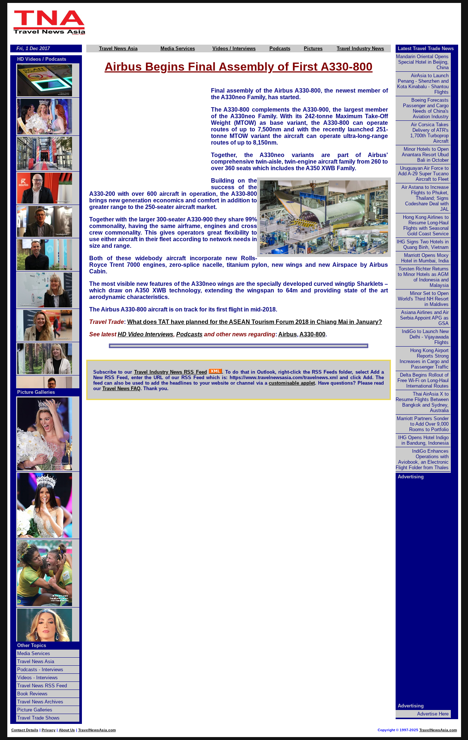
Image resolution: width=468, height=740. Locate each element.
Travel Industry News (360, 48)
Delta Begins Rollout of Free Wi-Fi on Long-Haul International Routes (423, 380)
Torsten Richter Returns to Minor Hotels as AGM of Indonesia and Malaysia (423, 277)
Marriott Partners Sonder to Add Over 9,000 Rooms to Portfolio (423, 424)
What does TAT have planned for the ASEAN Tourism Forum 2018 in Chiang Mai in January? (254, 322)
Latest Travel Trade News (426, 48)
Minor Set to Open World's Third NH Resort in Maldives (423, 299)
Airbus (287, 334)
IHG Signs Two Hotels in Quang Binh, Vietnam (423, 244)
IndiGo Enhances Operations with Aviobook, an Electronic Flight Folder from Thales (422, 459)
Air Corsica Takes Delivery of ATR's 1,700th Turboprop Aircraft (429, 133)
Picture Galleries (36, 392)
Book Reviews (32, 693)
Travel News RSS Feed (42, 685)
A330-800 (312, 334)
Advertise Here (433, 714)
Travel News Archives (40, 702)
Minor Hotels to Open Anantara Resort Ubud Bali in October (425, 154)
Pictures (313, 48)
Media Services (178, 48)
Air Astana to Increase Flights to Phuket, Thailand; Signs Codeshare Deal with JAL (425, 198)
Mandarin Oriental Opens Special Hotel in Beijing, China (422, 62)
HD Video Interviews (145, 334)
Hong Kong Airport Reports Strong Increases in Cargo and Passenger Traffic (424, 359)
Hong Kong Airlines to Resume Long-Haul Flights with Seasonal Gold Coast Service (426, 225)
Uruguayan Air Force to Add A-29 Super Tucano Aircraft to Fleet (423, 173)
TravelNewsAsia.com (97, 730)
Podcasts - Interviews (40, 669)
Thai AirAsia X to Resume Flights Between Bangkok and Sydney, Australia (422, 402)
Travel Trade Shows (38, 718)
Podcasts (279, 48)
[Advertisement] (275, 22)
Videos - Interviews (37, 677)
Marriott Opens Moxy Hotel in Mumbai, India (425, 258)
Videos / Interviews (234, 48)
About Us (67, 730)
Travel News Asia (118, 48)
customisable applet (292, 383)
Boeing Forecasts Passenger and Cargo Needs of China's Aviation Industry (426, 108)
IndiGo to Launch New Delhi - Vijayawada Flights (425, 337)
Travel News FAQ (121, 388)
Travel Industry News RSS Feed (170, 372)
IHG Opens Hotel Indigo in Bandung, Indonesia (423, 440)
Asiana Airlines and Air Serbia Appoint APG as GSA (424, 318)
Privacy (49, 730)
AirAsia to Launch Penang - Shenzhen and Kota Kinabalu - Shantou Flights (423, 84)
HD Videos (29, 59)
